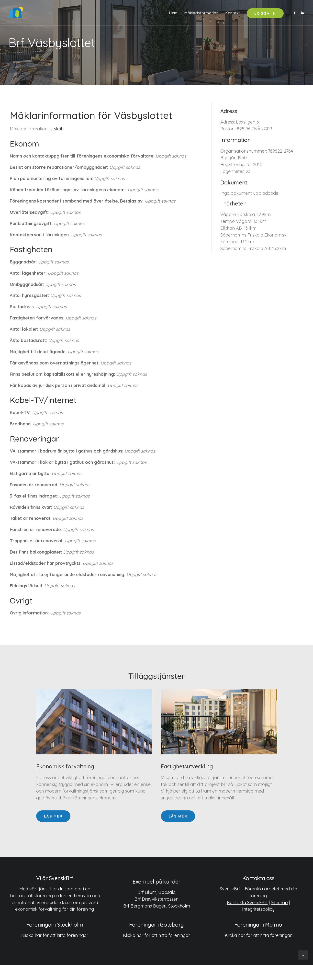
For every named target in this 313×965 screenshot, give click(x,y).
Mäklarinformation (201, 13)
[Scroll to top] (303, 954)
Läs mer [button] (53, 816)
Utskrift (56, 129)
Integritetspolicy (258, 909)
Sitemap (279, 902)
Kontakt (232, 13)
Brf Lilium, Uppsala (156, 892)
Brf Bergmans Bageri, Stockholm (156, 906)
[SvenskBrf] (15, 13)
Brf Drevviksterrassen (156, 899)
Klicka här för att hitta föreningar (54, 935)
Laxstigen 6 (247, 122)
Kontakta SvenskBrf (247, 902)
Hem (173, 13)
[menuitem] (173, 12)
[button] (295, 12)
